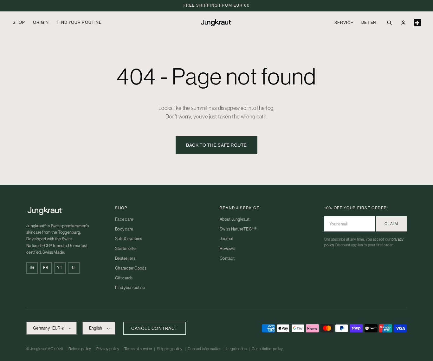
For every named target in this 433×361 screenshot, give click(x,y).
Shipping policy (170, 349)
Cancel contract (154, 328)
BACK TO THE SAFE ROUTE (216, 145)
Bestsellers (125, 258)
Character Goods (130, 268)
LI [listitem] (74, 267)
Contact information (205, 349)
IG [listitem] (32, 267)
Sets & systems (128, 238)
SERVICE (343, 22)
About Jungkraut (234, 219)
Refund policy (79, 349)
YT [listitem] (59, 267)
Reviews (227, 248)
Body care (124, 229)
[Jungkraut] (64, 211)
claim (391, 224)
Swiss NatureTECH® (238, 229)
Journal (226, 238)
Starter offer (126, 248)
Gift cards (124, 278)
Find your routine (130, 287)
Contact (227, 258)
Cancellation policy (267, 349)
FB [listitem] (45, 267)
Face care (124, 219)
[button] (389, 23)
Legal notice (236, 349)
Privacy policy (107, 349)
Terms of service (138, 349)
